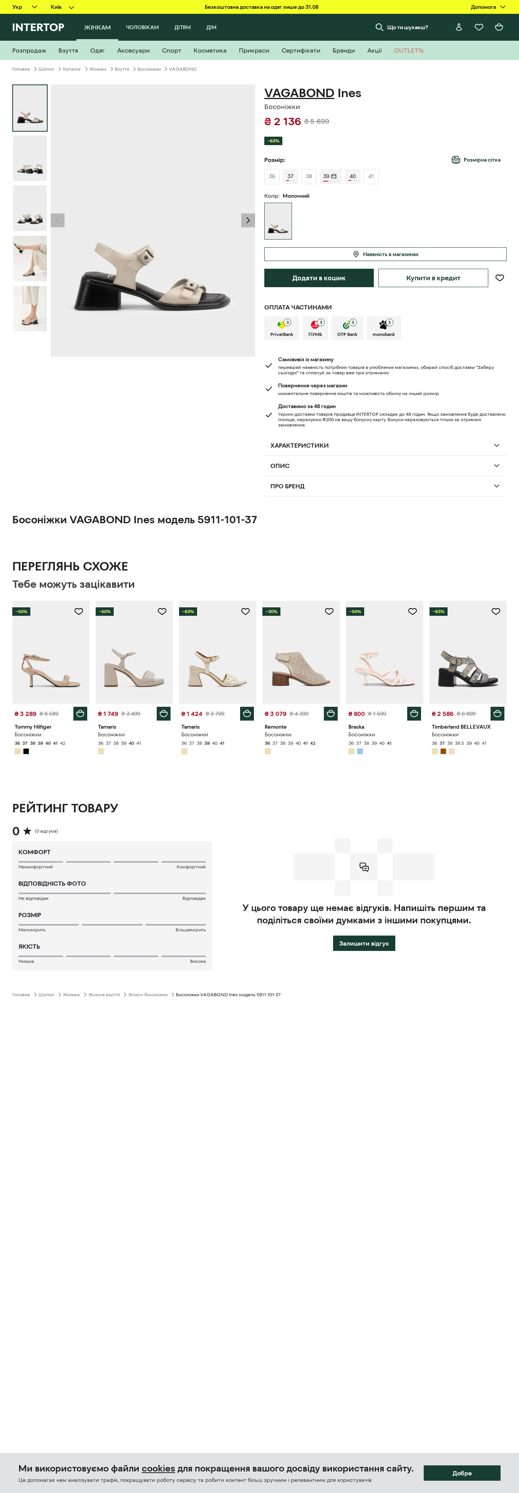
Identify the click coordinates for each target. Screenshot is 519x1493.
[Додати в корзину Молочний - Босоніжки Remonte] (331, 714)
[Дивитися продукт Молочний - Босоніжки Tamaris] (134, 652)
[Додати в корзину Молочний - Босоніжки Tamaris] (164, 714)
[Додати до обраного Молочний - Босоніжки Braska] (412, 611)
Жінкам (98, 69)
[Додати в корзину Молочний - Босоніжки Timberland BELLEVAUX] (497, 714)
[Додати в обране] (500, 278)
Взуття (122, 69)
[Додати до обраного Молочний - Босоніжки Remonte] (329, 611)
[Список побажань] (479, 27)
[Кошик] (499, 27)
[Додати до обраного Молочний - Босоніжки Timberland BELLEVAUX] (496, 611)
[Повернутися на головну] (38, 27)
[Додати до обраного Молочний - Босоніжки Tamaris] (162, 611)
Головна (21, 69)
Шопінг (46, 69)
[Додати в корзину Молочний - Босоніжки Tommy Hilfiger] (80, 714)
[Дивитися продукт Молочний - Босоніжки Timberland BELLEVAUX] (468, 652)
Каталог (72, 69)
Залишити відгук (364, 943)
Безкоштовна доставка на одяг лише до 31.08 (261, 7)
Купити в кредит (433, 277)
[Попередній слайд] (58, 220)
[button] (58, 220)
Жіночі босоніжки (147, 994)
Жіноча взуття (104, 994)
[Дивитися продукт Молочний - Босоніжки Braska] (384, 652)
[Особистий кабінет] (459, 27)
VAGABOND (183, 69)
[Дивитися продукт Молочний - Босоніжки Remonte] (301, 652)
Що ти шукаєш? (407, 27)
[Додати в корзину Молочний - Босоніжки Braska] (414, 714)
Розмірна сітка (482, 159)
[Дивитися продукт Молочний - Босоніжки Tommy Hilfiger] (51, 652)
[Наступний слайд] (248, 220)
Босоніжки (149, 69)
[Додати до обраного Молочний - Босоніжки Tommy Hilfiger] (78, 611)
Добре (462, 1473)
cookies (158, 1468)
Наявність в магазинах (391, 254)
